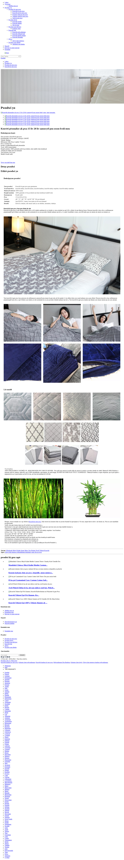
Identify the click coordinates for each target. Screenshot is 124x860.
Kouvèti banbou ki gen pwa (9, 662)
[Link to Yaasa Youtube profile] (8, 657)
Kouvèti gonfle (17, 21)
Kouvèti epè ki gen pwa (19, 13)
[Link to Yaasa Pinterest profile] (9, 657)
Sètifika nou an (13, 6)
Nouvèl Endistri (9, 623)
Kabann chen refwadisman (27, 662)
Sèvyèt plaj (15, 25)
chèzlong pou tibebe (18, 44)
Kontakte (7, 49)
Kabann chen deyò (76, 662)
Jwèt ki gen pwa (17, 18)
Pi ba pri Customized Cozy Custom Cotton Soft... (28, 580)
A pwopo (7, 4)
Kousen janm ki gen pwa (20, 14)
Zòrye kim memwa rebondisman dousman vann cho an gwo (23, 552)
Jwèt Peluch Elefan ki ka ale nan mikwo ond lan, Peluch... (32, 588)
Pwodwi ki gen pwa (15, 9)
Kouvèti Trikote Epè (18, 34)
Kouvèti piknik (17, 23)
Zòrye (10, 39)
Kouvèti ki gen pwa (18, 11)
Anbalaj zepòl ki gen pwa (20, 16)
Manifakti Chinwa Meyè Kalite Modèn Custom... (28, 565)
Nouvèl (7, 46)
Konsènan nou (9, 612)
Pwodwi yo (8, 7)
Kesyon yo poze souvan (12, 48)
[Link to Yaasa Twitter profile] (4, 657)
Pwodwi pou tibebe (14, 42)
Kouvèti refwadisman (19, 32)
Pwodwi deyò (13, 20)
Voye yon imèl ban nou (8, 162)
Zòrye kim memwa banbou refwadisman (95, 662)
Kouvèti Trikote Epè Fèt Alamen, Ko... (24, 595)
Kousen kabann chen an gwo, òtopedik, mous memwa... (31, 573)
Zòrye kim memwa (18, 41)
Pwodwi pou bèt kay (15, 27)
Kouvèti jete (12, 30)
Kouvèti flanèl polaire (19, 35)
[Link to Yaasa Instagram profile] (6, 657)
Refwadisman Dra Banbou (62, 662)
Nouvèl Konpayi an (11, 622)
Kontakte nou (9, 631)
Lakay (7, 2)
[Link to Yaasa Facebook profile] (2, 657)
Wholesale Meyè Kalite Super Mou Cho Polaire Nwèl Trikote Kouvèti (27, 550)
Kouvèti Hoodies (17, 37)
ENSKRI (22, 655)
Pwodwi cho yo (5, 661)
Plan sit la (14, 661)
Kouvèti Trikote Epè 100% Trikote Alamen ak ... (28, 603)
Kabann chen (16, 28)
